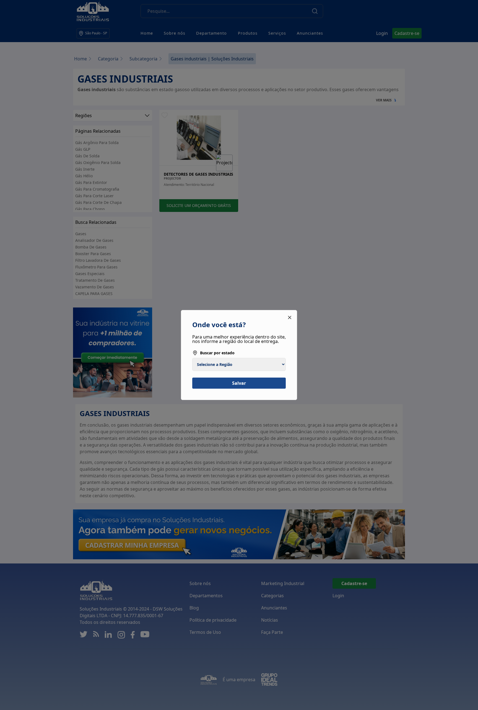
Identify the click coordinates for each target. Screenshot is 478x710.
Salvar (239, 383)
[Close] (289, 317)
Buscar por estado (217, 352)
